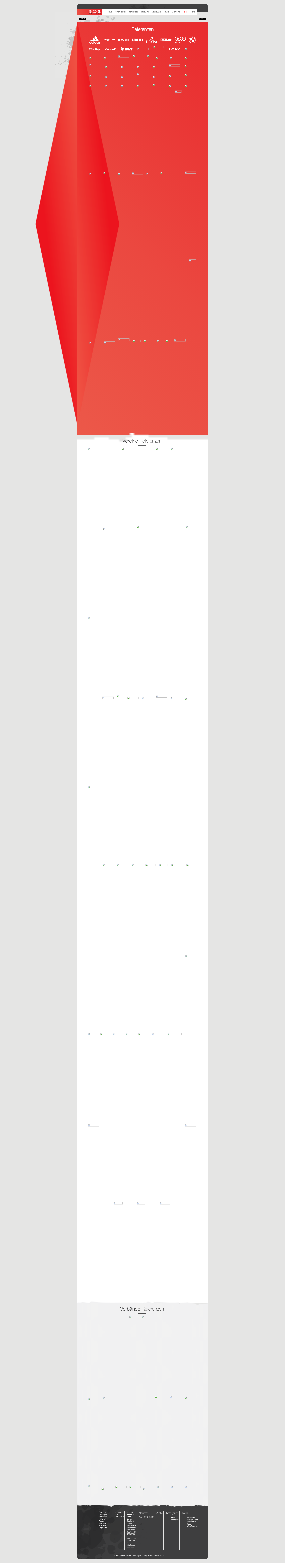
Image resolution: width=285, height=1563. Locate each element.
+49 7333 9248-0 (131, 1534)
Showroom (103, 1517)
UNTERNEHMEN (120, 12)
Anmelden (191, 1517)
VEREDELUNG (156, 12)
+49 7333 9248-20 (131, 1541)
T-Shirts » (202, 19)
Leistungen (103, 1515)
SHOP (185, 12)
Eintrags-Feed (192, 1520)
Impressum (119, 1512)
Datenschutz (119, 1517)
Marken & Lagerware (172, 12)
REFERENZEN (133, 12)
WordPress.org (192, 1526)
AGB (116, 1515)
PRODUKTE (145, 12)
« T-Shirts (83, 19)
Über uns (102, 1512)
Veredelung (103, 1523)
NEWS (193, 12)
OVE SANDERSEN (157, 1556)
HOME (110, 12)
